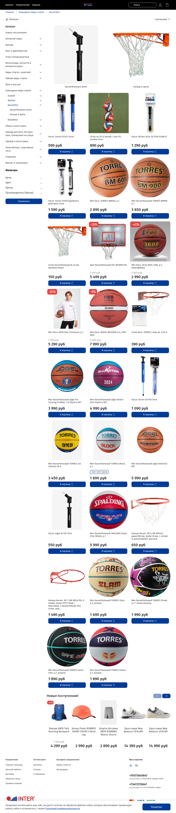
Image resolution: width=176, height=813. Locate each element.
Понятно (156, 807)
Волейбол (13, 119)
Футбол (11, 100)
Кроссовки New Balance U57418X (158, 730)
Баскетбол (13, 105)
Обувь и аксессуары (16, 126)
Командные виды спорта (31, 12)
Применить (24, 201)
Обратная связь (13, 779)
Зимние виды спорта (16, 78)
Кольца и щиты (17, 114)
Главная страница (14, 765)
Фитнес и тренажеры (17, 163)
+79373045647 (138, 775)
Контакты (37, 765)
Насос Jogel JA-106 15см (60, 533)
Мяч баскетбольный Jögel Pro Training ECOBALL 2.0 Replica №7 (64, 401)
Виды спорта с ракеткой (18, 72)
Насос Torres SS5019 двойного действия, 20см (63, 202)
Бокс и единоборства (16, 51)
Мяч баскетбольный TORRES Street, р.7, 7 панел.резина (149, 601)
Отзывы (37, 769)
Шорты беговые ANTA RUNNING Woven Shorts (108, 731)
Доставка (10, 774)
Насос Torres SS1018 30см (144, 399)
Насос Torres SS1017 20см (61, 136)
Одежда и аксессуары (17, 141)
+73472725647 (138, 784)
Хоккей (11, 95)
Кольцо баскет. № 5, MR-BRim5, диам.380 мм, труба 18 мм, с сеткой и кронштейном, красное (149, 536)
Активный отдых (14, 38)
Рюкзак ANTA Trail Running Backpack (59, 730)
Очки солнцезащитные (17, 57)
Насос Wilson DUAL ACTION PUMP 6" (149, 136)
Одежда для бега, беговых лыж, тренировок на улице (19, 134)
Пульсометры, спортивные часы (19, 149)
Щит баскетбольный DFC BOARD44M (108, 265)
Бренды (9, 45)
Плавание (11, 156)
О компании (39, 774)
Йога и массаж (13, 84)
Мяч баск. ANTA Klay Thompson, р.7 (65, 332)
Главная (10, 12)
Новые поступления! (16, 32)
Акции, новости (64, 765)
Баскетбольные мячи (21, 109)
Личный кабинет (13, 769)
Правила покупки (14, 783)
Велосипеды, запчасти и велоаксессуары (18, 65)
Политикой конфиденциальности (62, 808)
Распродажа (62, 769)
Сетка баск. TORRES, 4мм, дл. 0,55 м (149, 332)
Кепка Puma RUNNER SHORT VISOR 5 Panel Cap (84, 731)
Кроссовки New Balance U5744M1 (133, 730)
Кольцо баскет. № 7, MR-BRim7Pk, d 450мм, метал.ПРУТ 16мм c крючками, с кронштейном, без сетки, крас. (66, 604)
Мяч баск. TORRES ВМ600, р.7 (104, 201)
